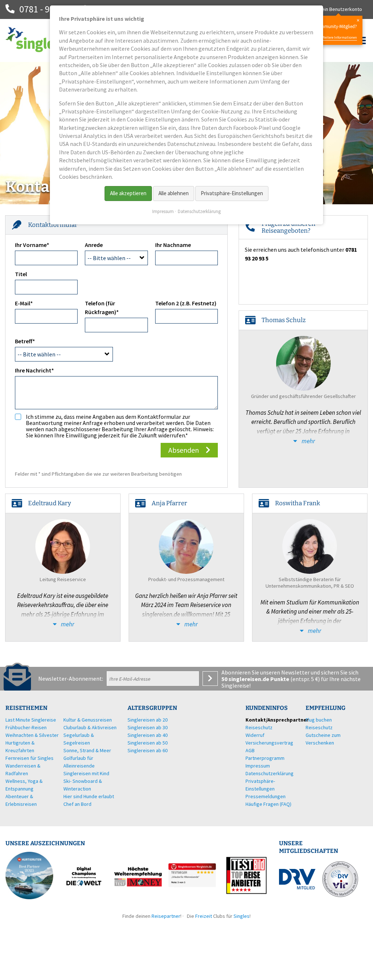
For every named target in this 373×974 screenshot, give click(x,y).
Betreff (28, 341)
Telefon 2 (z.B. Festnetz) (185, 303)
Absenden (183, 450)
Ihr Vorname (32, 244)
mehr (308, 441)
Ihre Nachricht (34, 370)
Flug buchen (319, 719)
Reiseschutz (319, 727)
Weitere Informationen (339, 37)
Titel (21, 274)
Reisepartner (166, 916)
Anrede (94, 244)
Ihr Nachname (173, 244)
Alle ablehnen (173, 193)
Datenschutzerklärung (199, 211)
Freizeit (203, 916)
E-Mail (28, 303)
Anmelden (210, 678)
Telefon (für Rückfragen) (102, 307)
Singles (241, 916)
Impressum (163, 211)
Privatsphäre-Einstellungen (232, 193)
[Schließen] (358, 20)
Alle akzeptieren (128, 193)
